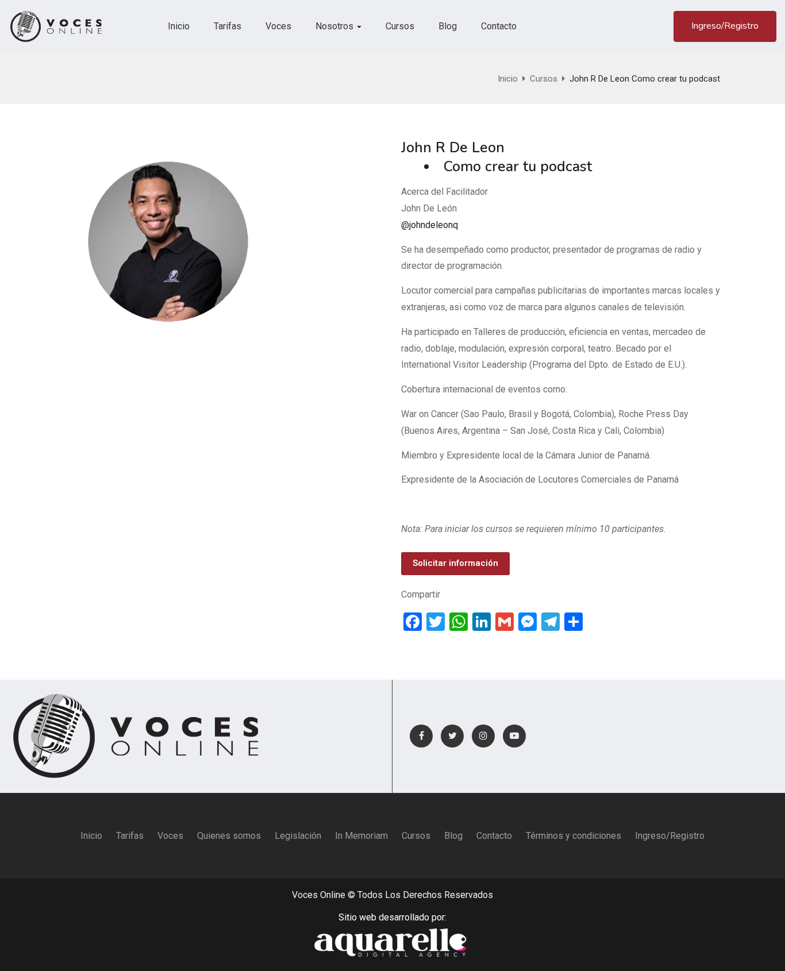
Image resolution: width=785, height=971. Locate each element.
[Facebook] (421, 736)
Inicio (179, 26)
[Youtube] (514, 736)
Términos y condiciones (573, 835)
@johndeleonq (429, 224)
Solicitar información (455, 563)
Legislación (298, 835)
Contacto (499, 26)
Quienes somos (229, 835)
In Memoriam (361, 835)
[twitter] (452, 736)
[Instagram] (483, 736)
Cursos (400, 26)
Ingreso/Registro (725, 26)
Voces (278, 26)
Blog (447, 26)
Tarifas (227, 26)
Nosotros (335, 26)
